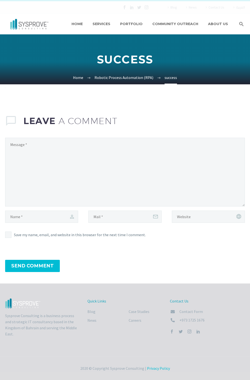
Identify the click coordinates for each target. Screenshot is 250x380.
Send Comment (32, 266)
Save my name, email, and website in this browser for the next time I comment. (80, 234)
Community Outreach (175, 24)
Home (77, 24)
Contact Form (191, 311)
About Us (218, 24)
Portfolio (131, 24)
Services (101, 24)
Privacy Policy (158, 368)
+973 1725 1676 (192, 320)
